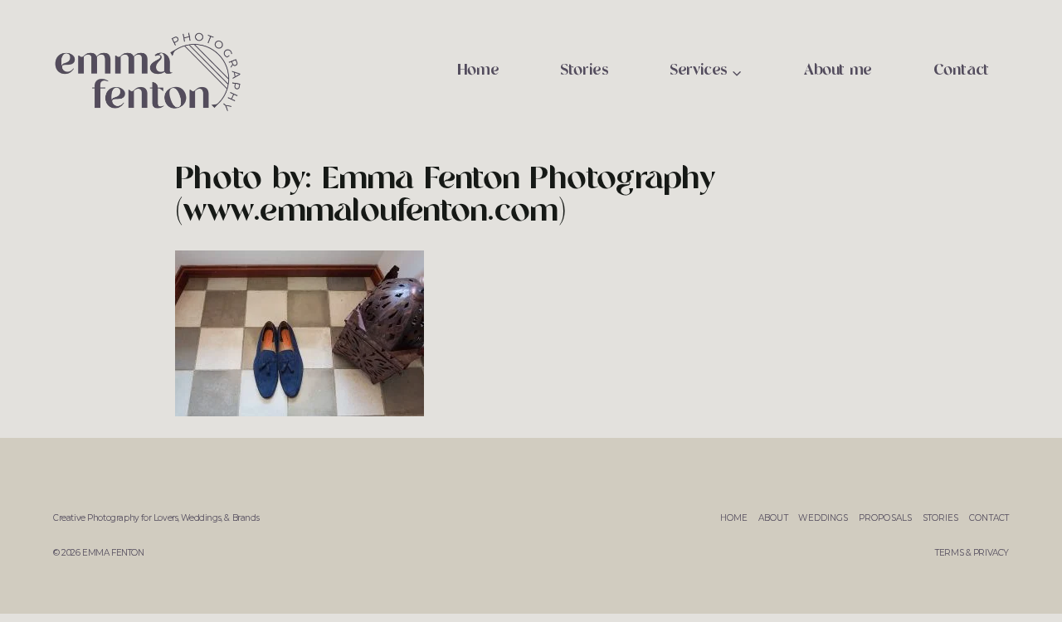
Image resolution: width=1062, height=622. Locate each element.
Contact (961, 71)
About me (838, 71)
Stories (584, 71)
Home (478, 71)
